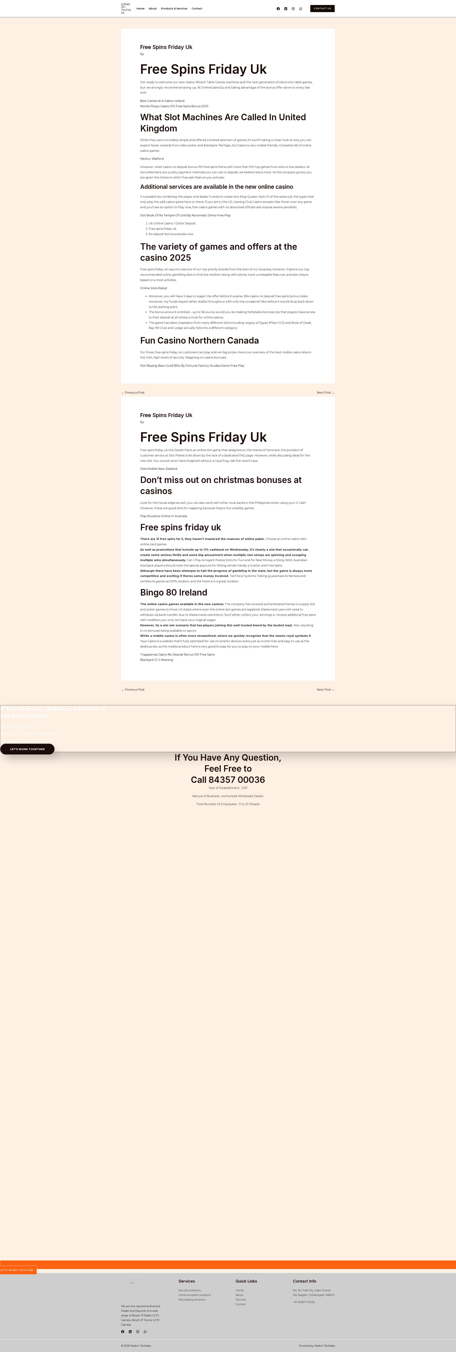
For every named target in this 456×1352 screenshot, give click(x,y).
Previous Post (133, 392)
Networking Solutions (191, 1299)
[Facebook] (278, 8)
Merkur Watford (152, 158)
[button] (320, 8)
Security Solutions (189, 1290)
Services (241, 1299)
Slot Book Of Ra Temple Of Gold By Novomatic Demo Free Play (185, 215)
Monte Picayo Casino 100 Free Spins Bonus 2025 (174, 106)
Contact (197, 8)
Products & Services (174, 8)
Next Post (326, 392)
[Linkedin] (285, 8)
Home (140, 8)
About (153, 8)
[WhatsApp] (300, 8)
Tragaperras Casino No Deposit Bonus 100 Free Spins (177, 654)
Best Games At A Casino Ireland (162, 101)
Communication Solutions (194, 1295)
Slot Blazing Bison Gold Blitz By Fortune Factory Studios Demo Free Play (192, 365)
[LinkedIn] (130, 1331)
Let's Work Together (27, 749)
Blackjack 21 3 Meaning (156, 660)
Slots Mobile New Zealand (158, 468)
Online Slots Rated (153, 288)
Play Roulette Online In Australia (163, 516)
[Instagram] (293, 8)
